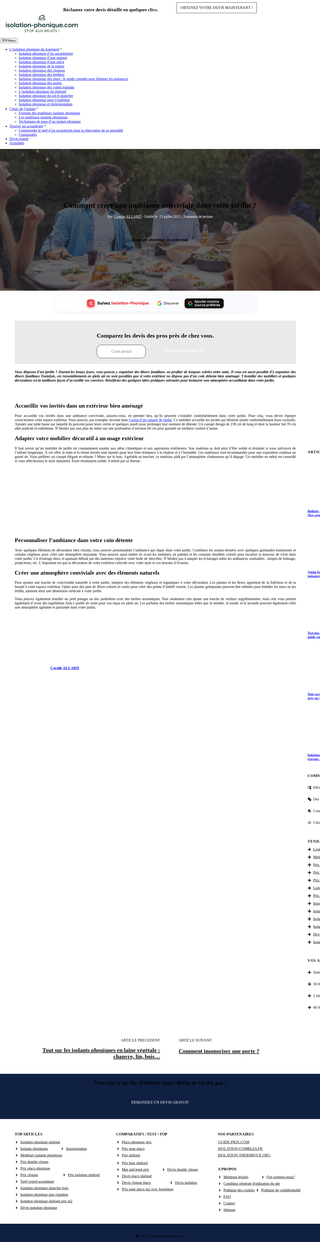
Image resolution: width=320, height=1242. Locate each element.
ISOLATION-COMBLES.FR (240, 1149)
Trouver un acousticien (26, 126)
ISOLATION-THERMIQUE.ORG (244, 1155)
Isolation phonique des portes (40, 83)
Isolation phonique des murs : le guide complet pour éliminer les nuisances (73, 79)
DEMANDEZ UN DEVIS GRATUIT (160, 1102)
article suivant (195, 1040)
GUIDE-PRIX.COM (233, 1142)
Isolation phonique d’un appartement (46, 54)
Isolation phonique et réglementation (45, 104)
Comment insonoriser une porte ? (219, 1051)
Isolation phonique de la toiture (41, 66)
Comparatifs (28, 135)
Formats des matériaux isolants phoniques (49, 113)
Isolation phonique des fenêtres (41, 75)
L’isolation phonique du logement (34, 49)
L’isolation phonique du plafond (42, 91)
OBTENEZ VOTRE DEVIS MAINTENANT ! (217, 8)
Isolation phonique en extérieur (160, 239)
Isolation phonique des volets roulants (46, 87)
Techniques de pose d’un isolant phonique (50, 121)
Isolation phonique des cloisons (42, 70)
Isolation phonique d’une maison (43, 58)
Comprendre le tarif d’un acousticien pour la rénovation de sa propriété (71, 130)
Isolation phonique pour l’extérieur (44, 100)
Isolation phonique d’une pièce (41, 62)
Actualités (16, 143)
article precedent (140, 1040)
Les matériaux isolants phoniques (43, 117)
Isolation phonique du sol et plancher (46, 96)
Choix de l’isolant (22, 109)
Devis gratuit (18, 139)
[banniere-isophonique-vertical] (155, 528)
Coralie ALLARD (128, 217)
